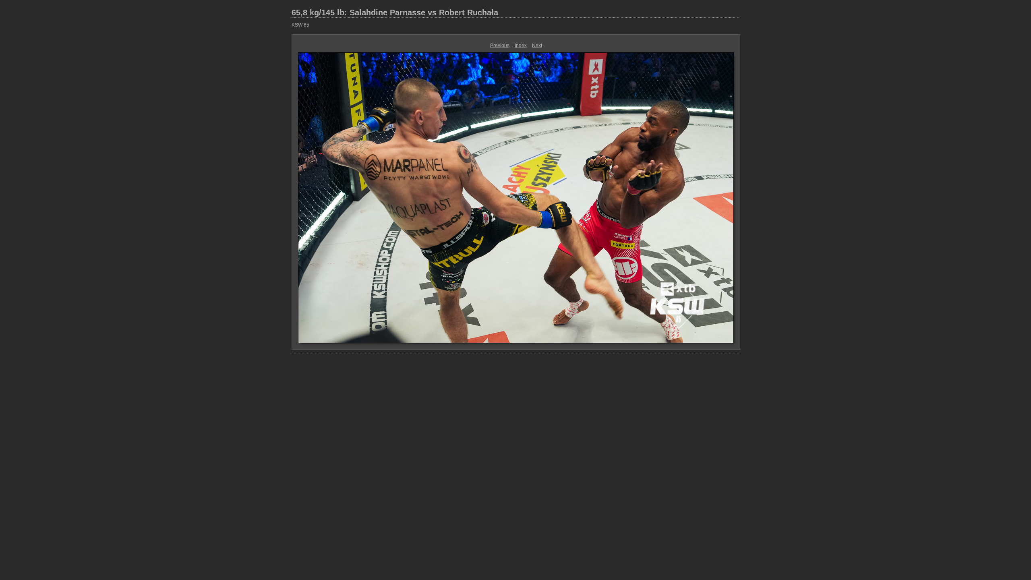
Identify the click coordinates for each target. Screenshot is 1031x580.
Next (537, 45)
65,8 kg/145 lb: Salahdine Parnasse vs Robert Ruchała (395, 12)
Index (521, 45)
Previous (499, 45)
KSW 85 (300, 25)
